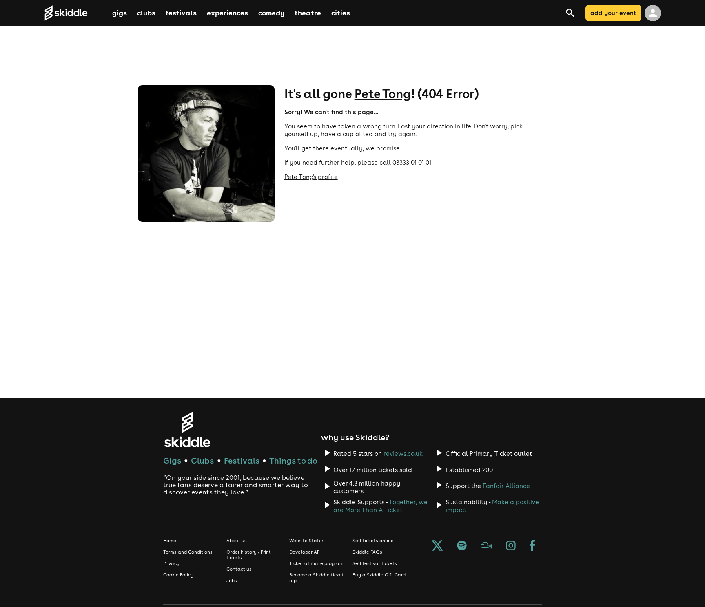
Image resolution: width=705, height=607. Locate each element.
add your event (613, 13)
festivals (181, 13)
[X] (437, 546)
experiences (227, 13)
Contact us (239, 569)
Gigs (172, 460)
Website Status (306, 540)
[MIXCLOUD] (486, 546)
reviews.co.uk (403, 453)
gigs (119, 13)
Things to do (293, 460)
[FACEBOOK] (532, 546)
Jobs (231, 580)
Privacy (171, 563)
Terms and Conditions (188, 552)
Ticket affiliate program (316, 563)
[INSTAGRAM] (511, 546)
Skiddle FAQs (367, 552)
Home (169, 540)
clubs (146, 13)
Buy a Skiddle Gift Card (379, 575)
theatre (308, 13)
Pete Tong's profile (311, 177)
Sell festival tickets (374, 563)
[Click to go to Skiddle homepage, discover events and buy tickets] (77, 13)
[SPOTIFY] (462, 546)
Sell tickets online (373, 540)
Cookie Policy (178, 575)
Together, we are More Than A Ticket (380, 506)
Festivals (241, 460)
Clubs (202, 460)
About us (236, 540)
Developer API (305, 552)
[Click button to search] (580, 13)
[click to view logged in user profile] (653, 13)
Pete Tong (383, 93)
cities (340, 13)
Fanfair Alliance (506, 486)
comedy (271, 13)
